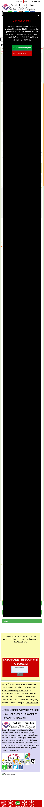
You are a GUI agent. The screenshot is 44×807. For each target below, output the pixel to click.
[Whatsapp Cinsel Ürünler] (4, 767)
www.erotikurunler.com (26, 684)
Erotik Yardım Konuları (10, 750)
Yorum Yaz (23, 690)
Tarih (6, 621)
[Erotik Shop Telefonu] (32, 762)
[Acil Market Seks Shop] (15, 767)
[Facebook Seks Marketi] (20, 767)
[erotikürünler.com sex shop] (18, 7)
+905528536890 (9, 690)
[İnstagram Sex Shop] (9, 767)
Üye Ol (26, 1)
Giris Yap (19, 1)
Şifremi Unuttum (36, 1)
